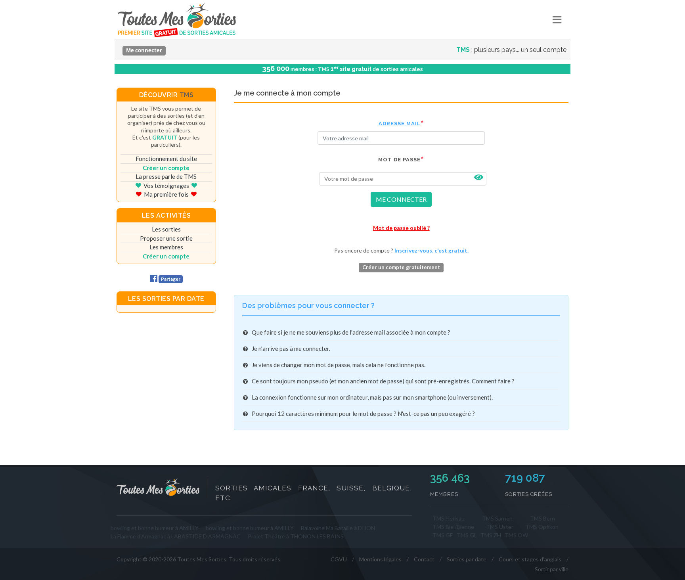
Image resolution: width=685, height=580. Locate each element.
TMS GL (467, 535)
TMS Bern (542, 518)
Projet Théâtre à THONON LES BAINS (296, 536)
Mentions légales (380, 559)
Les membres (166, 247)
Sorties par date (466, 559)
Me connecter (144, 50)
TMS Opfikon (542, 526)
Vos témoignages (166, 185)
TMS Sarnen (497, 518)
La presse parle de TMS (166, 176)
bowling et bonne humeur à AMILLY (155, 527)
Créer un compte (166, 167)
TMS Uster (499, 526)
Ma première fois (166, 194)
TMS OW (516, 535)
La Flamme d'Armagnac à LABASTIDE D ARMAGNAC (176, 536)
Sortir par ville (551, 569)
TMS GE (442, 535)
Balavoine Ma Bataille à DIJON (338, 527)
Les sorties (166, 229)
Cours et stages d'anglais (530, 559)
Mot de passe (399, 160)
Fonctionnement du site (166, 158)
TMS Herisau (448, 518)
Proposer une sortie (166, 238)
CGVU (339, 559)
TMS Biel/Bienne (453, 526)
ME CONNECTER (401, 199)
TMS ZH (490, 535)
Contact (424, 559)
